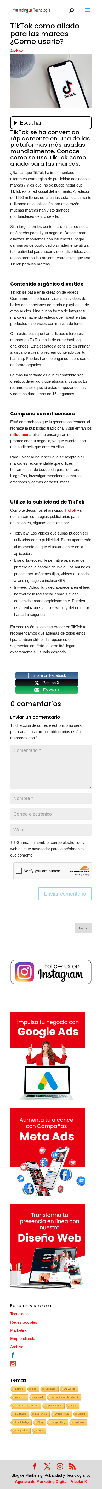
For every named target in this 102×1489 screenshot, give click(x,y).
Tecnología (19, 1314)
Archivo (16, 51)
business (79, 1422)
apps (73, 1405)
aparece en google (26, 1405)
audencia (20, 1413)
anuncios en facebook (65, 1397)
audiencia (41, 1413)
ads (34, 1388)
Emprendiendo (22, 1338)
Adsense (50, 1388)
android (38, 1397)
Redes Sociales (23, 1322)
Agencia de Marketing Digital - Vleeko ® (51, 1481)
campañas (21, 1430)
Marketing (18, 1330)
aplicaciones (54, 1405)
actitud (19, 1388)
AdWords (69, 1388)
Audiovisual (62, 1413)
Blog (40, 1422)
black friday (22, 1422)
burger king (58, 1422)
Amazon (20, 1397)
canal (39, 1430)
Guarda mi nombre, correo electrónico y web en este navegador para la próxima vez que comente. (47, 848)
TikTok (70, 510)
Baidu (81, 1413)
